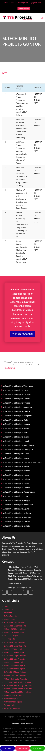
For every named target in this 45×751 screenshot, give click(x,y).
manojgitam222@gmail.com (19, 587)
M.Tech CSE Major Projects (15, 632)
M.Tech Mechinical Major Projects (18, 689)
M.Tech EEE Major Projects (15, 662)
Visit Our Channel (22, 333)
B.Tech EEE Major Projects (15, 655)
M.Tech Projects (10, 619)
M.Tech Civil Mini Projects (15, 676)
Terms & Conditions (12, 708)
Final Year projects (12, 635)
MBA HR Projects (11, 698)
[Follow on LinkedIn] (20, 592)
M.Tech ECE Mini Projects (14, 649)
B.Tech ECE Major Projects (15, 646)
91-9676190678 (14, 583)
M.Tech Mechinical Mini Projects (17, 692)
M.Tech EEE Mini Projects (14, 665)
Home (6, 606)
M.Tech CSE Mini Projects (14, 629)
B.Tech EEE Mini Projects (14, 659)
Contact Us (8, 609)
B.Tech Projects (10, 616)
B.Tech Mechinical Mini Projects (17, 682)
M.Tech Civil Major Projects (15, 679)
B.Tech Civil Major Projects (15, 672)
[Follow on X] (10, 592)
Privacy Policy (9, 705)
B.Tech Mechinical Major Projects (18, 685)
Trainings (8, 613)
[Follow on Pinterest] (30, 592)
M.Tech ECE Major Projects (15, 652)
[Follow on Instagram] (15, 592)
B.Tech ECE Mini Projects (14, 642)
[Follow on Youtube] (25, 592)
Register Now (23, 748)
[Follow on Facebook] (4, 592)
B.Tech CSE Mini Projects (14, 622)
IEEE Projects (9, 639)
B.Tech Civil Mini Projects (14, 668)
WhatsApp (38, 748)
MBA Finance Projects (13, 702)
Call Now (7, 748)
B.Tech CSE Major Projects (15, 626)
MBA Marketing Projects (14, 695)
